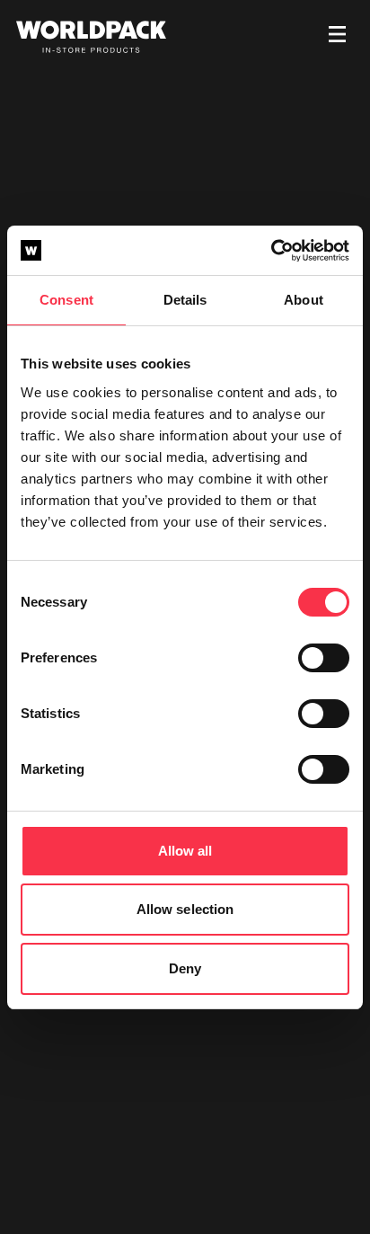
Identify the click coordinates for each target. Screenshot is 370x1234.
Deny (185, 968)
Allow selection (185, 909)
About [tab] (303, 299)
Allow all (185, 850)
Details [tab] (185, 299)
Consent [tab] (66, 299)
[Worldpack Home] (91, 37)
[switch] (323, 658)
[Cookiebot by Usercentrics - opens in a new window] (270, 250)
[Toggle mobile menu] (337, 37)
